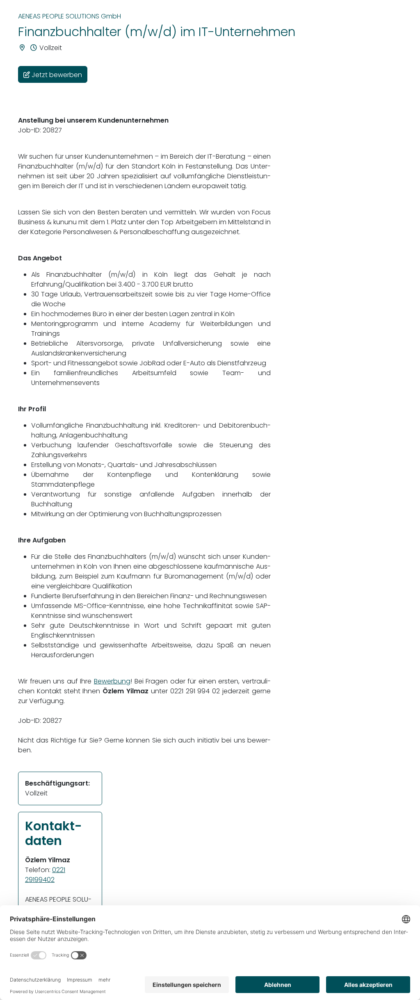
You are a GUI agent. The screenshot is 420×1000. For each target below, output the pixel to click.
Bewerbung (112, 681)
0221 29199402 (45, 874)
